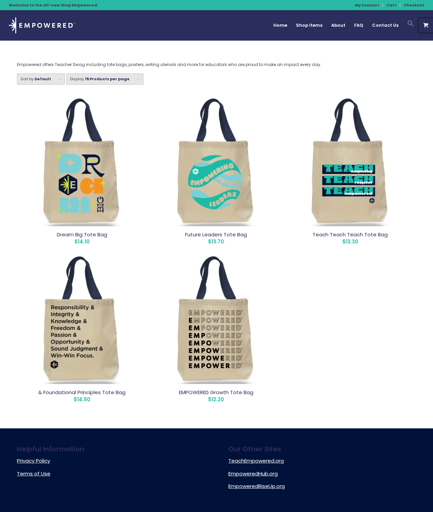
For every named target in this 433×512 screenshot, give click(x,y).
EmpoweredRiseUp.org (256, 486)
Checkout (414, 5)
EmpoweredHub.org (253, 473)
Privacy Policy (33, 460)
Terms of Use (33, 473)
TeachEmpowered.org (256, 460)
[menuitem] (367, 5)
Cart (391, 5)
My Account (367, 5)
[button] (408, 25)
